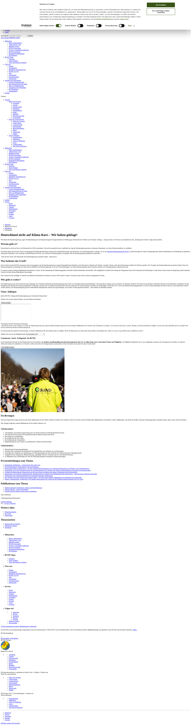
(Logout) (11, 218)
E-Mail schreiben (6, 502)
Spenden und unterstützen (13, 80)
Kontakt (7, 30)
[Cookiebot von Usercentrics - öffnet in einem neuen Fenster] (26, 25)
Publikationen (13, 209)
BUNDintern (13, 55)
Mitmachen (8, 41)
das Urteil (8, 514)
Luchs (15, 143)
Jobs (10, 73)
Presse (11, 203)
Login (7, 32)
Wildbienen (16, 139)
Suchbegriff (4, 36)
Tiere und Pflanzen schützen (17, 62)
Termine (11, 207)
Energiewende (17, 107)
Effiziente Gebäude (11, 526)
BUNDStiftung (13, 89)
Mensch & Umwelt (15, 101)
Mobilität (15, 114)
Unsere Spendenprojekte (16, 82)
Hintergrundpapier (10, 512)
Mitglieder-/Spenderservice (17, 70)
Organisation (13, 68)
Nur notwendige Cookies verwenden (161, 11)
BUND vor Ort (13, 71)
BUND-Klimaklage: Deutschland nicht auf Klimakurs (22, 467)
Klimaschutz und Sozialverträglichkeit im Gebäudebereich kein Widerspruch (29, 476)
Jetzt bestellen (5, 638)
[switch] (80, 25)
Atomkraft (16, 103)
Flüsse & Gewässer (19, 121)
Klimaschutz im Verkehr (12, 524)
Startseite (7, 224)
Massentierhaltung (18, 128)
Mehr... (135, 630)
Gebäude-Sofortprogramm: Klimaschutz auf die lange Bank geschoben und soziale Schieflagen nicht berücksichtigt (41, 472)
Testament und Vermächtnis (17, 87)
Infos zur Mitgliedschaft (16, 86)
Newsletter (12, 211)
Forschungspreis (14, 77)
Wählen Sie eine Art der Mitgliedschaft (13, 334)
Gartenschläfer (17, 144)
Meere (15, 130)
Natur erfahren (13, 61)
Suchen (30, 36)
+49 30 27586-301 (10, 503)
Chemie (15, 105)
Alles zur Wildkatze (19, 141)
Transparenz (12, 75)
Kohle (15, 112)
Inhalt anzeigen (6, 303)
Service (7, 202)
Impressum (124, 19)
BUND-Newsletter (15, 48)
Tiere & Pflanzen (14, 135)
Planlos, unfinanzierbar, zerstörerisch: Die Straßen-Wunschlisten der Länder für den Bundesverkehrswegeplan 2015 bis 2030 (44, 479)
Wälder (15, 134)
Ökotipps (12, 59)
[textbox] (18, 36)
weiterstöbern (14, 638)
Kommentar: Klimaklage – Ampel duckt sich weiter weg (22, 465)
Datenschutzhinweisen (104, 19)
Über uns (8, 64)
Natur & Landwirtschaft (16, 119)
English (7, 93)
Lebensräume (17, 126)
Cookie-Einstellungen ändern (10, 626)
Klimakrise (16, 109)
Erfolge (11, 66)
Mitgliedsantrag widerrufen (28, 626)
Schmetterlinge (17, 137)
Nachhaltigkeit (17, 110)
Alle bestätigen (161, 5)
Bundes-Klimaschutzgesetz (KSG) (118, 251)
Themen (7, 100)
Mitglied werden (15, 38)
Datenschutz (13, 79)
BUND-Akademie (14, 52)
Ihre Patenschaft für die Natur (18, 84)
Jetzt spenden (5, 38)
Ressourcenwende (18, 116)
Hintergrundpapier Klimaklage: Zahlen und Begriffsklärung (23, 488)
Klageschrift (8, 515)
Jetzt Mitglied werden (8, 347)
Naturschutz (16, 132)
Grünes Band (17, 123)
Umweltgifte (17, 117)
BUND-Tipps (9, 57)
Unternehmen (13, 91)
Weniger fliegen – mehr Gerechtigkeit (16, 489)
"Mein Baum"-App (15, 45)
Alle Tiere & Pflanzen (19, 146)
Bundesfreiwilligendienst (16, 53)
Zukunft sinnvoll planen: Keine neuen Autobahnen (21, 491)
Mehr (130, 26)
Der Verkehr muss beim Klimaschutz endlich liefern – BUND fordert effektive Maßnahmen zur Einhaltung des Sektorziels (43, 477)
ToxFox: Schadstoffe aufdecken (19, 50)
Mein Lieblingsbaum (15, 43)
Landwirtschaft (17, 125)
